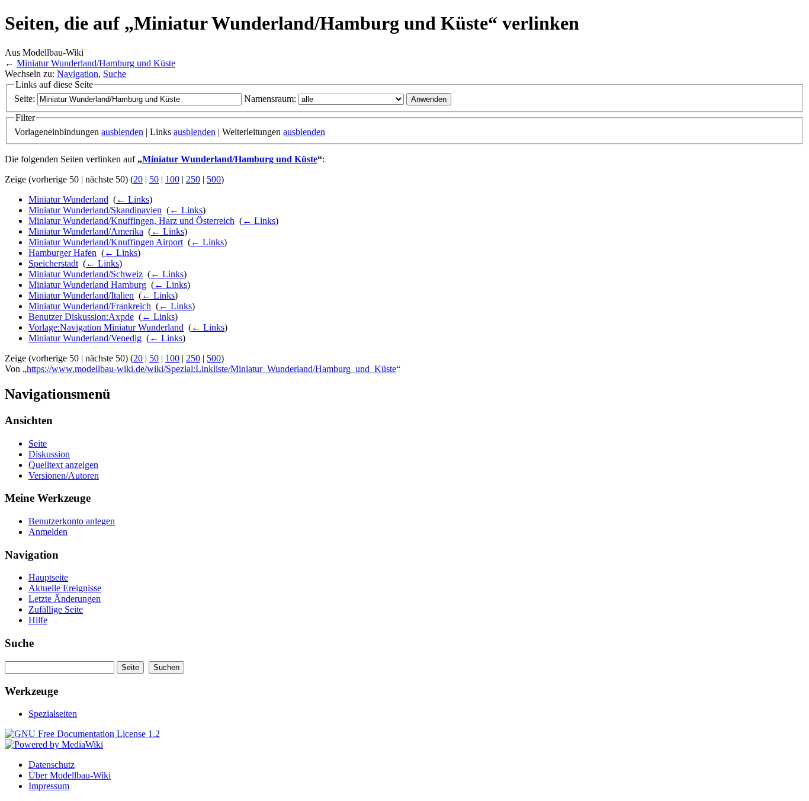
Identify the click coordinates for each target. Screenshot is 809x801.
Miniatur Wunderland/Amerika (85, 231)
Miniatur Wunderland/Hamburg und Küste (96, 63)
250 (193, 179)
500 (214, 179)
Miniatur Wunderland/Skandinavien (95, 210)
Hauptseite (48, 577)
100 (172, 179)
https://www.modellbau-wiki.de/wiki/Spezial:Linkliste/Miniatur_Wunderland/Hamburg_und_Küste (211, 369)
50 (154, 179)
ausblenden (122, 132)
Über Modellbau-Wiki (69, 775)
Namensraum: (270, 99)
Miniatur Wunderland (68, 199)
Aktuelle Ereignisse (64, 588)
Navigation (77, 74)
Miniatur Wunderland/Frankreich (89, 306)
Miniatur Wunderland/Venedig (85, 338)
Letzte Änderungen (64, 599)
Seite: (24, 99)
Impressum (48, 786)
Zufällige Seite (55, 609)
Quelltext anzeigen (63, 465)
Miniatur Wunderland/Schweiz (85, 274)
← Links (132, 199)
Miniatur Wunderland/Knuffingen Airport (105, 242)
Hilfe (37, 620)
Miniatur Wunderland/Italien (81, 295)
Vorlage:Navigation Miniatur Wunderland (106, 327)
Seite (37, 443)
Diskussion (49, 454)
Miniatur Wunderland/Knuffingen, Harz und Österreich (131, 221)
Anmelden (48, 532)
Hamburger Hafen (62, 253)
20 (138, 179)
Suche (114, 74)
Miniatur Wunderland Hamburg (87, 285)
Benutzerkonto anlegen (71, 521)
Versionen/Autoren (63, 475)
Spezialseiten (52, 714)
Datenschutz (51, 765)
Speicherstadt (53, 263)
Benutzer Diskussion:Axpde (81, 317)
